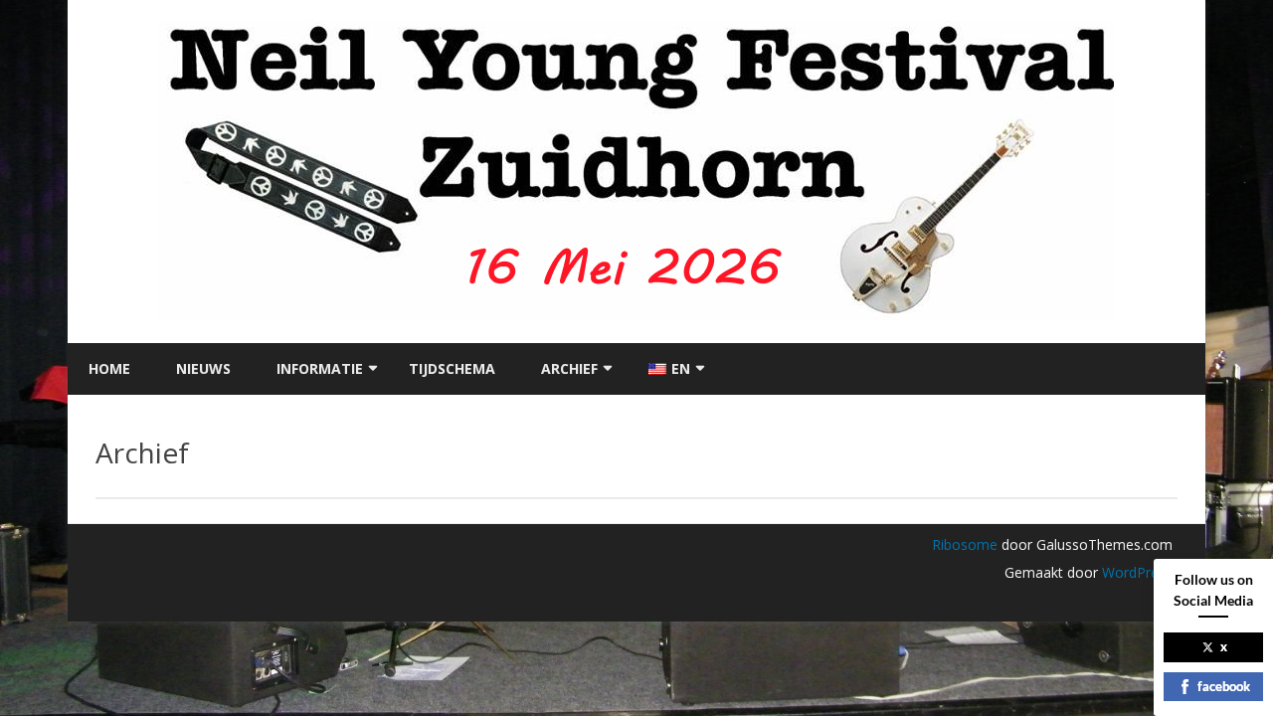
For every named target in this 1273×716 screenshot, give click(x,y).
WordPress (1135, 572)
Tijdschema (452, 368)
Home (109, 368)
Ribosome (965, 544)
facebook (1223, 686)
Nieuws (203, 368)
